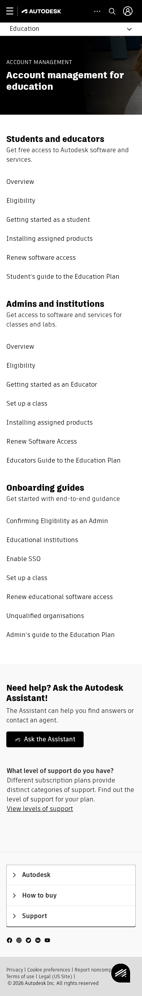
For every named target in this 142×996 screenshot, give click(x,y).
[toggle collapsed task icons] (97, 11)
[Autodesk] (42, 11)
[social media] (28, 940)
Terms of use (20, 976)
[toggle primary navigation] (14, 11)
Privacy (14, 969)
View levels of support (40, 808)
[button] (66, 29)
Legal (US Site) (55, 976)
